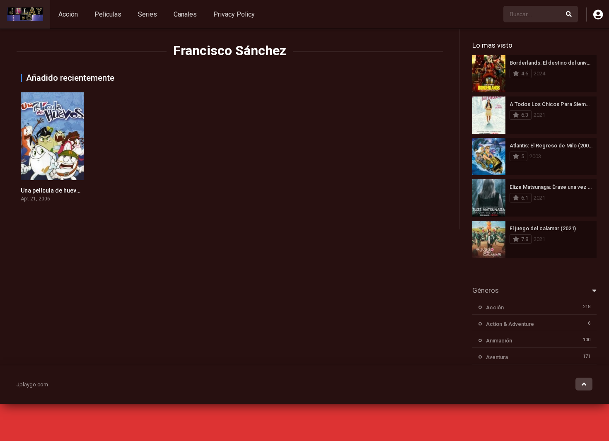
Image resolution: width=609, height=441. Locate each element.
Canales (185, 14)
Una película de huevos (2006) (61, 190)
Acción (68, 14)
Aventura (497, 357)
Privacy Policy (234, 14)
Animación (499, 340)
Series (147, 14)
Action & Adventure (510, 324)
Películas (107, 14)
